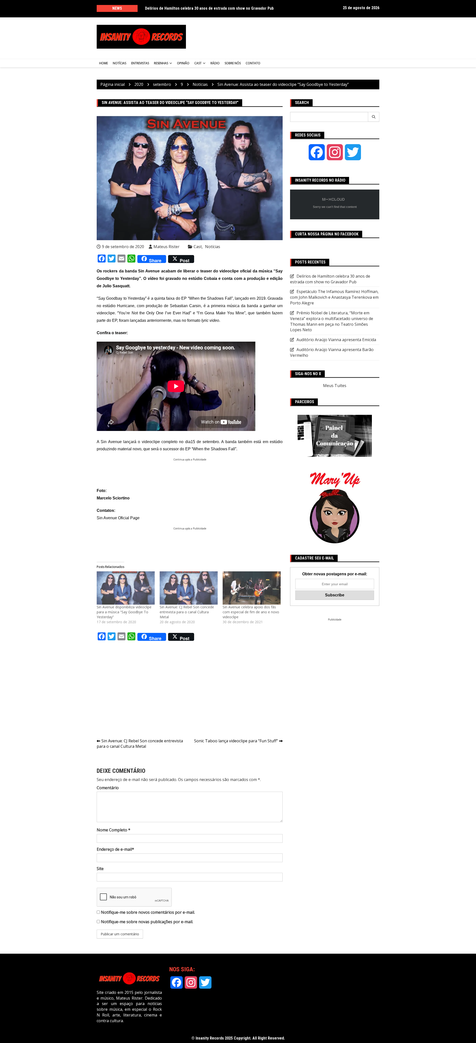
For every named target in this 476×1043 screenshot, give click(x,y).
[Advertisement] (287, 37)
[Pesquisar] (373, 117)
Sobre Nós (233, 63)
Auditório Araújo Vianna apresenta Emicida (336, 339)
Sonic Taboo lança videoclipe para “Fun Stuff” (236, 741)
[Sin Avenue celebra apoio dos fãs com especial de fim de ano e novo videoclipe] (252, 588)
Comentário (108, 787)
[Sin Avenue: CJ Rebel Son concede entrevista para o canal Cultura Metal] (189, 588)
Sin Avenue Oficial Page (118, 518)
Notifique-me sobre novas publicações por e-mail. (147, 921)
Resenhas (161, 63)
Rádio (215, 63)
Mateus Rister (166, 246)
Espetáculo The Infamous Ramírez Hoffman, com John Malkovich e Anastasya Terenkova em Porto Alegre (334, 297)
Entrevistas (140, 63)
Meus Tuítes (334, 385)
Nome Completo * (113, 830)
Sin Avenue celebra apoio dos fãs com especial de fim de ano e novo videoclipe (251, 612)
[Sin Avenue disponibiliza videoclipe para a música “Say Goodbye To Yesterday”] (126, 588)
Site (100, 868)
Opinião (183, 63)
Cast (198, 63)
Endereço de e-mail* (115, 849)
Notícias (119, 63)
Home (103, 63)
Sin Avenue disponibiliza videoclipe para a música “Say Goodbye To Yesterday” (124, 612)
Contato (253, 63)
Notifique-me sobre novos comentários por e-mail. (148, 912)
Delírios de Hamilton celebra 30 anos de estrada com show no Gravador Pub (209, 8)
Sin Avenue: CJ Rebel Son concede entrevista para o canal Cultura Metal (187, 612)
